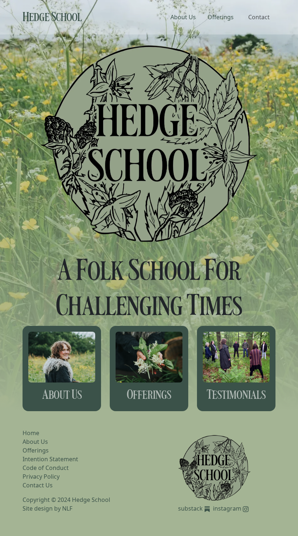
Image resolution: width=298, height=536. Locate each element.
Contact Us (38, 485)
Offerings (221, 17)
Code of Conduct (46, 468)
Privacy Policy (41, 476)
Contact (259, 17)
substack (191, 508)
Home (31, 433)
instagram (228, 508)
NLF (67, 508)
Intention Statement (50, 459)
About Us (183, 17)
